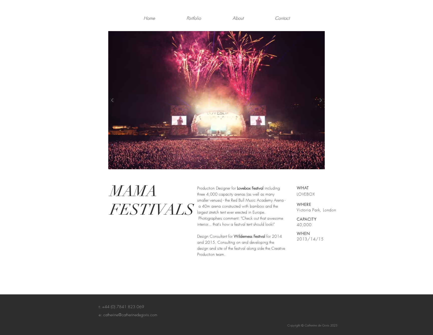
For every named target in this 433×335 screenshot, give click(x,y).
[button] (216, 100)
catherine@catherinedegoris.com (130, 314)
